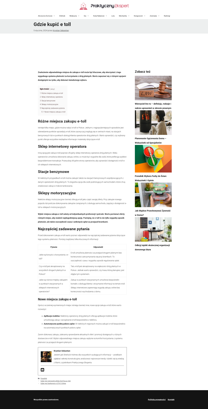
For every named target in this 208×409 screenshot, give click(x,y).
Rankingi (167, 16)
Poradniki (44, 378)
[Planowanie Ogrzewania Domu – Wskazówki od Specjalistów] (153, 123)
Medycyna (73, 16)
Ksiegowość (138, 16)
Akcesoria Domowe (45, 16)
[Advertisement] (104, 50)
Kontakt (171, 400)
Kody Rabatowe (98, 16)
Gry (85, 16)
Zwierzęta (153, 16)
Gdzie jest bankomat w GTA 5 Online (53, 383)
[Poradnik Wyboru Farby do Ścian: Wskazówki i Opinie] (153, 159)
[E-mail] (42, 370)
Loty (113, 16)
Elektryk (62, 16)
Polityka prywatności (157, 400)
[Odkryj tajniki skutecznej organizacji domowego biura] (153, 230)
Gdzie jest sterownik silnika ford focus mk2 (56, 381)
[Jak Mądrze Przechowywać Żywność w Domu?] (153, 196)
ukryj (52, 89)
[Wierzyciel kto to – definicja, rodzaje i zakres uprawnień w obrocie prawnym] (153, 89)
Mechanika (123, 16)
